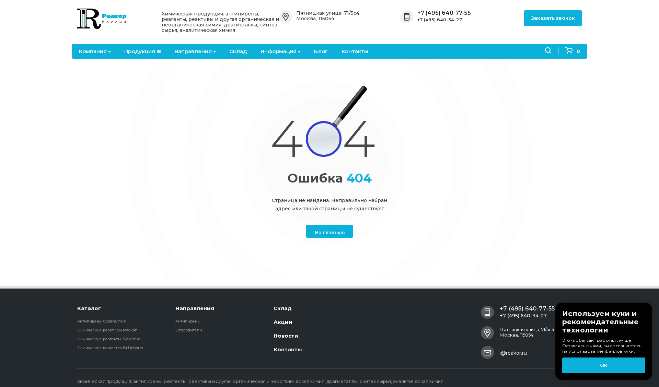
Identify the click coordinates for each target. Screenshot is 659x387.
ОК (604, 365)
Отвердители (188, 330)
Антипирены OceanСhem (101, 321)
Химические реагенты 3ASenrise (108, 339)
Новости (286, 335)
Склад (238, 51)
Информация (279, 51)
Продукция (139, 51)
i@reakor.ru (513, 353)
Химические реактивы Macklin (107, 330)
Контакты (355, 51)
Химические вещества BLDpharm (110, 347)
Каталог (89, 308)
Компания (93, 51)
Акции (283, 322)
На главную (330, 233)
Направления (193, 51)
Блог (321, 51)
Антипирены (187, 321)
